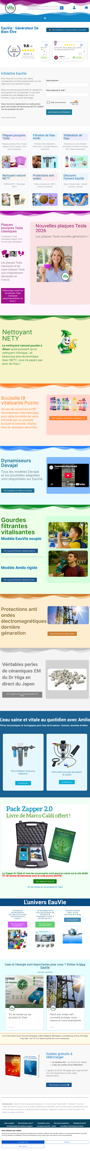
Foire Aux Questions (61, 1123)
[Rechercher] (61, 7)
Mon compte (9, 1123)
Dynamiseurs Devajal (16, 463)
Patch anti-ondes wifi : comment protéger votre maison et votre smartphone (65, 1017)
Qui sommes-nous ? (25, 1123)
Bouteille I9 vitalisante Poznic (20, 400)
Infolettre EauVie (79, 1123)
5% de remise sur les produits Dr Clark (45, 887)
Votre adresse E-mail (56, 90)
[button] (45, 18)
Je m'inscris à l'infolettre (59, 112)
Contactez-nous (43, 1123)
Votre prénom (52, 80)
